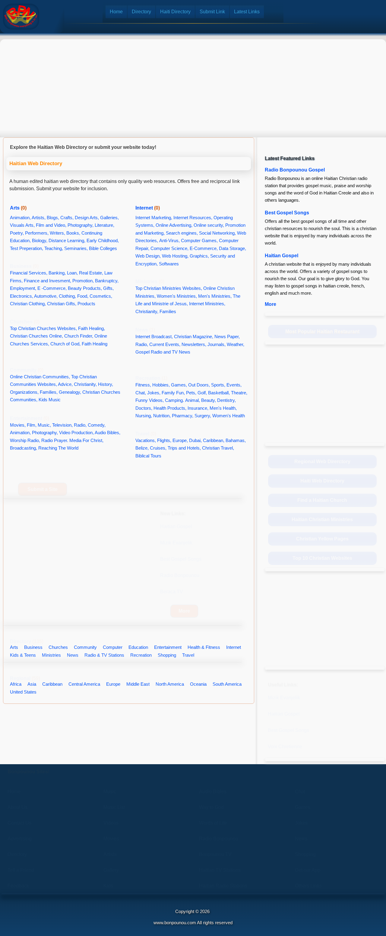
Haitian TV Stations (220, 870)
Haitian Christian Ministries (322, 519)
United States (23, 691)
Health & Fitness (204, 647)
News (145, 329)
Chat (300, 791)
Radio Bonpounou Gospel (295, 169)
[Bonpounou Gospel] (21, 17)
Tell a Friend (21, 870)
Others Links (308, 885)
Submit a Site (42, 489)
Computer (112, 647)
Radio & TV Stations (104, 655)
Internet (147, 207)
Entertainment (29, 418)
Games (302, 807)
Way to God (211, 807)
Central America (84, 684)
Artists (110, 854)
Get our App (307, 870)
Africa (15, 684)
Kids (108, 885)
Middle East (138, 684)
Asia (31, 684)
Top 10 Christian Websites (322, 558)
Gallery (111, 870)
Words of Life (213, 822)
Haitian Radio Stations (223, 885)
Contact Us (19, 822)
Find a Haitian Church (322, 500)
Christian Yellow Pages (322, 538)
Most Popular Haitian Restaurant (322, 331)
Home (116, 11)
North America (170, 684)
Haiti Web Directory (322, 480)
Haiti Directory (175, 11)
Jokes (301, 822)
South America (227, 684)
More (184, 611)
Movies (111, 838)
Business (24, 266)
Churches (25, 321)
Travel (145, 433)
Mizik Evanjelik (176, 542)
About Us (17, 807)
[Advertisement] (193, 83)
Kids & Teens (23, 655)
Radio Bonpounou (179, 575)
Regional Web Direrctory (322, 461)
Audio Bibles (212, 791)
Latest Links (247, 11)
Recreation (151, 378)
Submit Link (212, 11)
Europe (113, 684)
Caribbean (52, 684)
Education (138, 647)
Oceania (198, 684)
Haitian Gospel (176, 526)
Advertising (20, 838)
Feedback (18, 885)
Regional (25, 678)
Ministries (149, 281)
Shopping (167, 655)
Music (109, 791)
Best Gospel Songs (180, 559)
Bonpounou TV (215, 854)
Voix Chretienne (285, 746)
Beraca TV (171, 591)
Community (26, 370)
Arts (18, 207)
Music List (114, 807)
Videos (111, 822)
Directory (141, 11)
